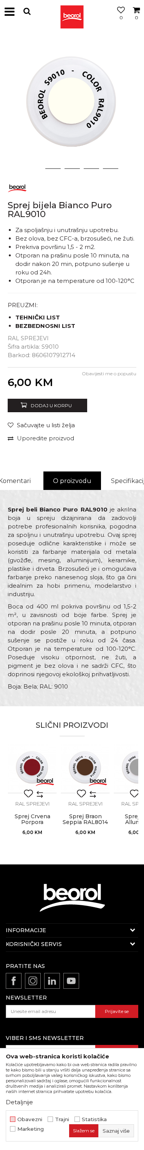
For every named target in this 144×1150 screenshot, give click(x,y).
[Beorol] (17, 187)
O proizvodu (72, 481)
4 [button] (91, 168)
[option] (72, 105)
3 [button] (72, 168)
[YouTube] (71, 980)
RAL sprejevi (28, 338)
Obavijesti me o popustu (109, 373)
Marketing (30, 1129)
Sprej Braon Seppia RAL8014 (85, 819)
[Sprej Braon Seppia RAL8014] (85, 768)
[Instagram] (32, 980)
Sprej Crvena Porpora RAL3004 (32, 822)
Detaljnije (19, 1102)
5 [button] (110, 168)
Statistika (94, 1119)
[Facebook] (13, 980)
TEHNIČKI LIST (37, 317)
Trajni (62, 1119)
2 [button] (53, 168)
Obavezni (29, 1119)
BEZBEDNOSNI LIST (45, 325)
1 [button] (34, 168)
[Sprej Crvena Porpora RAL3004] (32, 768)
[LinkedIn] (52, 980)
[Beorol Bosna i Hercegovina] (72, 11)
